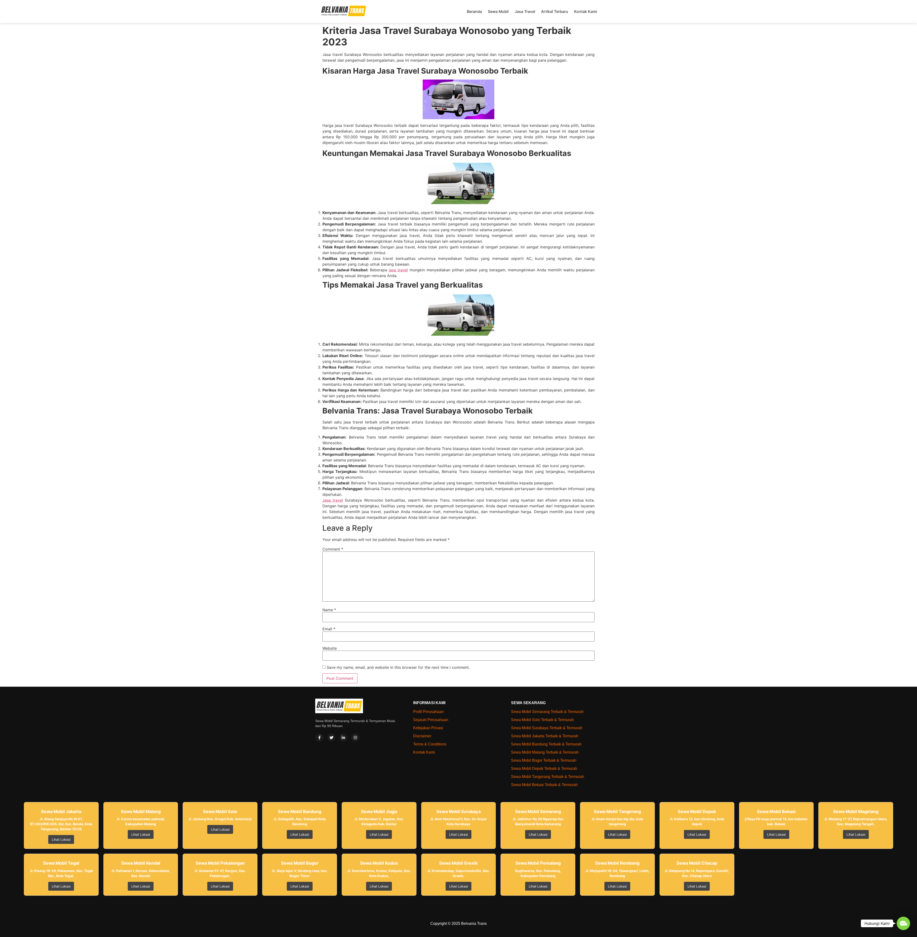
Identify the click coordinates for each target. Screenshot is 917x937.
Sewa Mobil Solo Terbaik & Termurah (542, 720)
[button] (903, 923)
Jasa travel (332, 500)
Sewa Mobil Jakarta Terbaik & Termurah (544, 736)
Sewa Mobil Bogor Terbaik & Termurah (543, 760)
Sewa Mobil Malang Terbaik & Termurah (545, 752)
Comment (332, 549)
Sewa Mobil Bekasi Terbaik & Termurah (544, 785)
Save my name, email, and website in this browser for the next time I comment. (398, 667)
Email (328, 629)
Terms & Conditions (429, 744)
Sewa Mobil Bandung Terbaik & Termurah (546, 744)
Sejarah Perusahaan (430, 720)
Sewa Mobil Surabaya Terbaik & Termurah (546, 728)
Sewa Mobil (498, 11)
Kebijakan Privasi (428, 728)
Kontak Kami (585, 11)
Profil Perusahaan (428, 712)
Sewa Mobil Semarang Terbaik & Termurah (547, 712)
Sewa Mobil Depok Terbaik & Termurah (544, 768)
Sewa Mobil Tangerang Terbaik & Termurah (547, 777)
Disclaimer (422, 736)
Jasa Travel (525, 11)
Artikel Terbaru (554, 11)
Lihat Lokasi (61, 839)
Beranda (474, 11)
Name (329, 610)
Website (329, 648)
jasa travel (398, 270)
